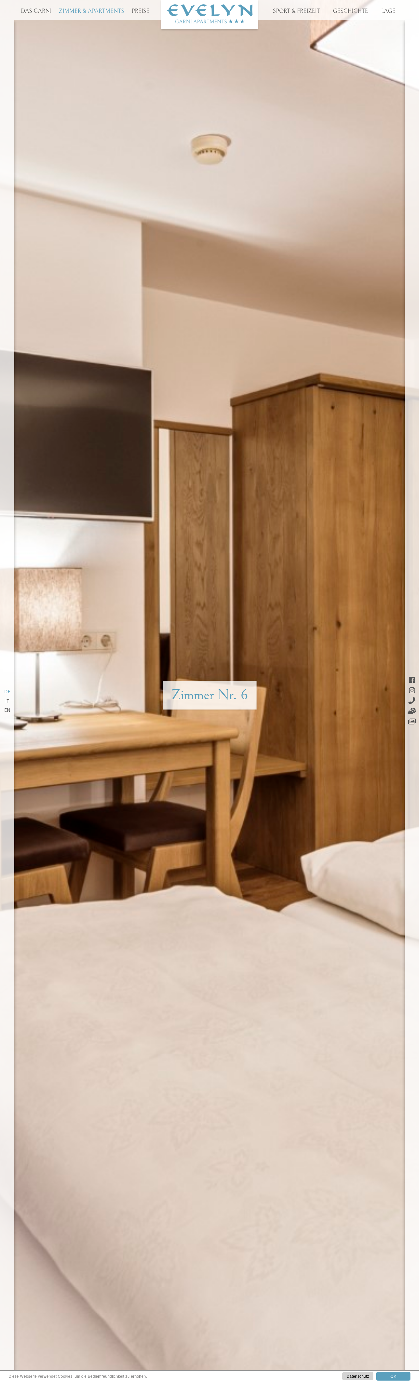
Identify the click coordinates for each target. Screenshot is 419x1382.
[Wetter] (412, 711)
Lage (388, 11)
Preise (140, 11)
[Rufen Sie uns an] (411, 700)
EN (7, 710)
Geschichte (350, 11)
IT (7, 701)
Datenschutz (358, 1376)
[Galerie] (412, 721)
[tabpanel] (209, 691)
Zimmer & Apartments (91, 11)
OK (393, 1376)
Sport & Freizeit (296, 11)
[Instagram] (412, 690)
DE (7, 691)
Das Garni (36, 11)
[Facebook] (412, 680)
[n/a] (209, 14)
